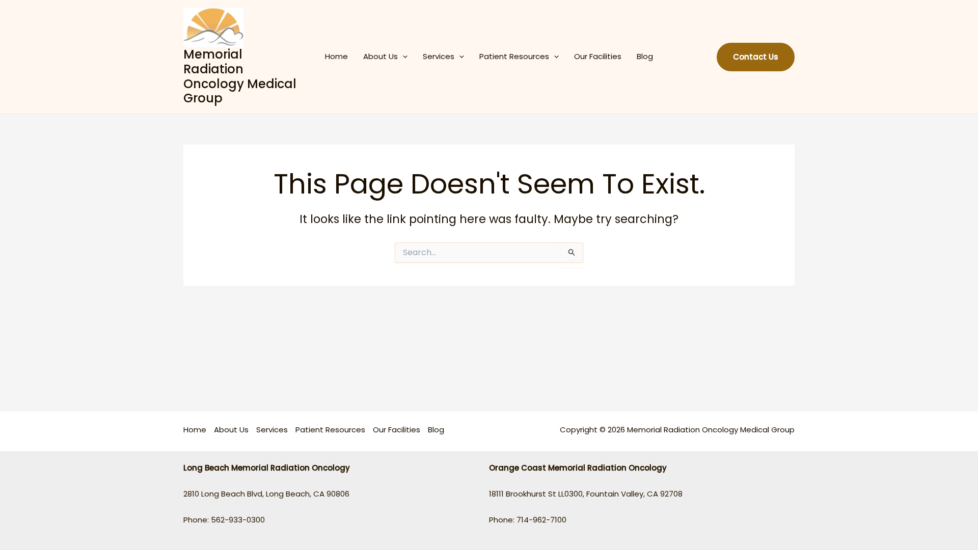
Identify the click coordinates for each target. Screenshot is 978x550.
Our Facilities (597, 56)
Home (336, 56)
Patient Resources (514, 56)
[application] (403, 56)
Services (438, 56)
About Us (380, 56)
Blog (645, 56)
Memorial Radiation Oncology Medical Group (239, 76)
